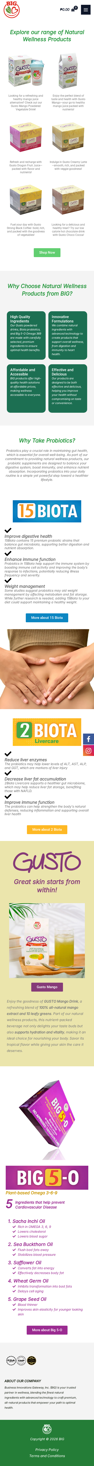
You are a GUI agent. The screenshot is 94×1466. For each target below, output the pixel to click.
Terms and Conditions (47, 1456)
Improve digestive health (28, 536)
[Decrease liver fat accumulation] (8, 773)
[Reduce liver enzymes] (8, 753)
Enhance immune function (30, 559)
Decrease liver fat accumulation (35, 779)
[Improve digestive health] (8, 530)
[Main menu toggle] (86, 9)
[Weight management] (8, 580)
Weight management (25, 586)
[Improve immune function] (8, 796)
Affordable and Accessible (22, 372)
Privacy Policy (47, 1450)
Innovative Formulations (62, 319)
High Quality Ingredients (20, 319)
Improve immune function (30, 802)
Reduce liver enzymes (26, 759)
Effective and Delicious (62, 372)
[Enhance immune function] (8, 553)
